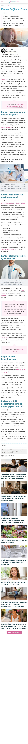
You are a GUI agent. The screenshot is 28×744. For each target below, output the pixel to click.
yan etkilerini (5, 337)
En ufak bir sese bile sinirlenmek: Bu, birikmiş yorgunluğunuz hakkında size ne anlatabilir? (13, 498)
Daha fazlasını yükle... (14, 632)
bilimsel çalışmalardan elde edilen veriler (13, 203)
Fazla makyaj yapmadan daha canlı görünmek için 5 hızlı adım (13, 583)
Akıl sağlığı (4, 473)
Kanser (3, 388)
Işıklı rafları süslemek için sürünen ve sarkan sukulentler (14, 541)
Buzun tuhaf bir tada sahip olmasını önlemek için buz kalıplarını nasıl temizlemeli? (13, 562)
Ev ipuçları (4, 517)
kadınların (4, 295)
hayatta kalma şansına (7, 249)
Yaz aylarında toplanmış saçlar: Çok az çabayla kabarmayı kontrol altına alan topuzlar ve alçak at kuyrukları (13, 626)
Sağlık (2, 5)
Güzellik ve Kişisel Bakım (7, 581)
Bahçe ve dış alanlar (6, 539)
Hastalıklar (7, 5)
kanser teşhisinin (6, 127)
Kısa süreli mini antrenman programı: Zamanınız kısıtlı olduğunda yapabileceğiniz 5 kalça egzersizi (14, 604)
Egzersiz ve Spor (5, 601)
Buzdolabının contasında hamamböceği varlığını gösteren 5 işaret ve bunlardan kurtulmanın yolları (13, 520)
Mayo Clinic (4, 79)
